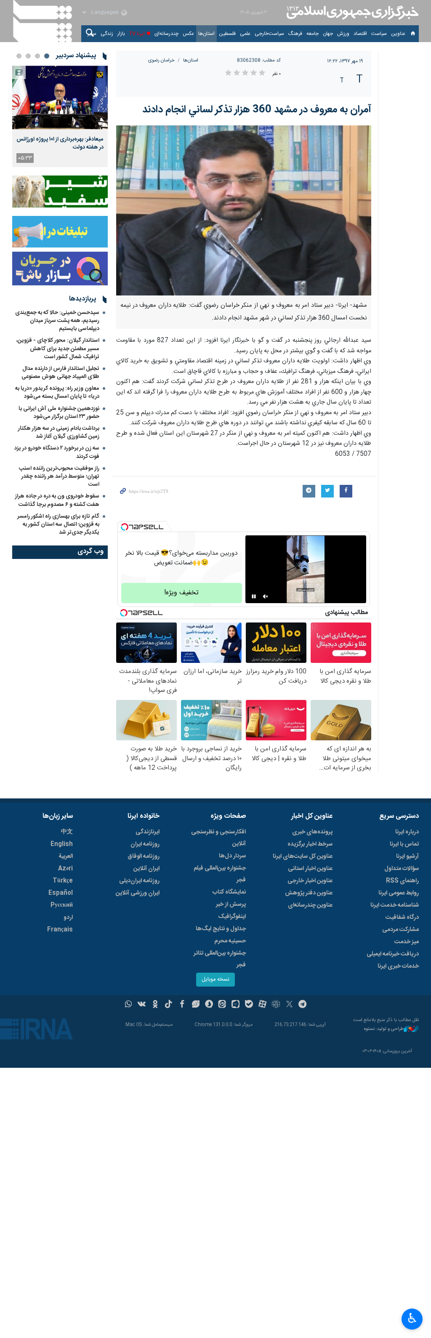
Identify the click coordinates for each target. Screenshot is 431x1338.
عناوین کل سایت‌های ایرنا (303, 856)
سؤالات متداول (401, 869)
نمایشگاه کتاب (229, 892)
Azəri (65, 869)
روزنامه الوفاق (144, 856)
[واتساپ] (128, 1005)
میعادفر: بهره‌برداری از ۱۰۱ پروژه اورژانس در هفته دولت (60, 143)
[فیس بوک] (182, 1005)
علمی (245, 33)
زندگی (107, 33)
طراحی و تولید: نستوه (384, 1029)
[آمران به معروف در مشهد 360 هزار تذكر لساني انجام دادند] (244, 210)
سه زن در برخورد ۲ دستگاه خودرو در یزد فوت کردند (56, 452)
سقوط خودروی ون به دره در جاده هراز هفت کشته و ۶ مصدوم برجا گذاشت (57, 500)
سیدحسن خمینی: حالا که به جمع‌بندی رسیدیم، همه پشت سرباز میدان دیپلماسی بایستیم (57, 320)
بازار (121, 33)
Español (60, 893)
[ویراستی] (195, 1005)
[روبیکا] (276, 1005)
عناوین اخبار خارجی (310, 881)
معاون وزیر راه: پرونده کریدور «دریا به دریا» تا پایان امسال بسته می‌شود (57, 392)
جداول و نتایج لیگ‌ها (221, 929)
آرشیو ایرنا (407, 856)
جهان (328, 33)
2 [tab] (37, 56)
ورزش (343, 33)
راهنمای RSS (402, 881)
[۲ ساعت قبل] (60, 97)
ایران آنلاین (146, 869)
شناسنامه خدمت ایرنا (394, 905)
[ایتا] (222, 1005)
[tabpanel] (60, 116)
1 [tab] (46, 56)
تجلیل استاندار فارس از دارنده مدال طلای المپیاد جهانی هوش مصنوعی (60, 372)
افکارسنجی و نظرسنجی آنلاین (218, 838)
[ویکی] (141, 1005)
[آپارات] (262, 1005)
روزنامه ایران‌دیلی (139, 881)
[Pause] (254, 596)
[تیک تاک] (168, 1005)
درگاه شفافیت (402, 917)
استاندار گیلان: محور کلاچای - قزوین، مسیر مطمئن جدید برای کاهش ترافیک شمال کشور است (57, 348)
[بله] (249, 1005)
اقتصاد (360, 33)
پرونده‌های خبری (312, 832)
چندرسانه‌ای (166, 33)
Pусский (62, 905)
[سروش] (209, 1005)
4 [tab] (18, 56)
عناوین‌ (398, 33)
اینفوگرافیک (232, 917)
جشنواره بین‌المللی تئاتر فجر (220, 959)
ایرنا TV (137, 33)
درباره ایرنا (407, 832)
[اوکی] (155, 1005)
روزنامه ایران (145, 844)
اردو (68, 917)
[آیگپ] (235, 1005)
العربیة (66, 856)
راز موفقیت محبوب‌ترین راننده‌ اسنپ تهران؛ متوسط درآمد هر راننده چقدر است (59, 476)
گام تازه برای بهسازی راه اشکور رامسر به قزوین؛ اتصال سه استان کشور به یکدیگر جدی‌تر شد (58, 524)
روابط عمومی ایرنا (398, 893)
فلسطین (227, 33)
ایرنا (351, 12)
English (62, 844)
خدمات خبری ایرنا (398, 966)
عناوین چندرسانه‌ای (310, 905)
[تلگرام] (303, 1005)
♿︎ (412, 1318)
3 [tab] (28, 56)
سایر (92, 33)
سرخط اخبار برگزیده (310, 844)
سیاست (379, 33)
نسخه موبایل (215, 979)
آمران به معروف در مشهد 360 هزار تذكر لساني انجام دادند (256, 109)
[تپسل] (124, 527)
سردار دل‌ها (232, 856)
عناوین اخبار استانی (310, 869)
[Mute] (266, 596)
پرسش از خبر (231, 904)
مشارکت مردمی (400, 930)
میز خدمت (406, 942)
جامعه (312, 33)
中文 (67, 832)
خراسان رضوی (161, 60)
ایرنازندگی (148, 832)
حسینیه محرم (230, 941)
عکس (188, 33)
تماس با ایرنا (404, 844)
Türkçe (63, 881)
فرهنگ (295, 33)
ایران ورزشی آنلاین (138, 893)
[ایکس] (289, 1005)
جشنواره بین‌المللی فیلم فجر (220, 874)
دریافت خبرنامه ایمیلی (393, 954)
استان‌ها (206, 33)
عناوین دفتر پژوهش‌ (309, 893)
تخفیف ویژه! (181, 593)
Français (60, 930)
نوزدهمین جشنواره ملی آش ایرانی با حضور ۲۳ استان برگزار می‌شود (59, 412)
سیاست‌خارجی (269, 33)
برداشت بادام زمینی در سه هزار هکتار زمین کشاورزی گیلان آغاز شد (58, 432)
